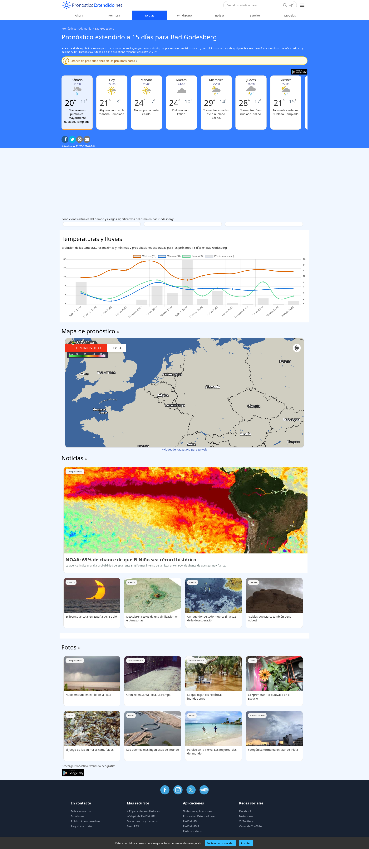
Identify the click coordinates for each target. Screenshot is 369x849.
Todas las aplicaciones (197, 811)
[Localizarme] (292, 6)
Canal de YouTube (250, 826)
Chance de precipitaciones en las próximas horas (104, 61)
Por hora (114, 15)
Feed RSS (133, 826)
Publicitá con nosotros (85, 821)
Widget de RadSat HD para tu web (184, 449)
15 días (149, 15)
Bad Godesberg (105, 28)
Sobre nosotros (81, 811)
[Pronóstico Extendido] (92, 5)
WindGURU (184, 15)
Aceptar (246, 843)
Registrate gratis (81, 826)
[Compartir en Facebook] (65, 139)
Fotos (69, 647)
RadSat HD (190, 821)
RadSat (219, 15)
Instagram (246, 816)
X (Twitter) (246, 821)
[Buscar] (286, 6)
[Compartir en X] (72, 139)
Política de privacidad (220, 843)
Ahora (79, 15)
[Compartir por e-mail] (86, 139)
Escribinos (77, 816)
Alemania (85, 28)
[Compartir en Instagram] (79, 139)
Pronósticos (69, 28)
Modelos (290, 15)
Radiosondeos (192, 831)
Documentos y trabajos (142, 821)
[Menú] (302, 5)
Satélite (255, 15)
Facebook (245, 811)
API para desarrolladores (143, 811)
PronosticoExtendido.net (199, 816)
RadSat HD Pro (192, 826)
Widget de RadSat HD (141, 816)
